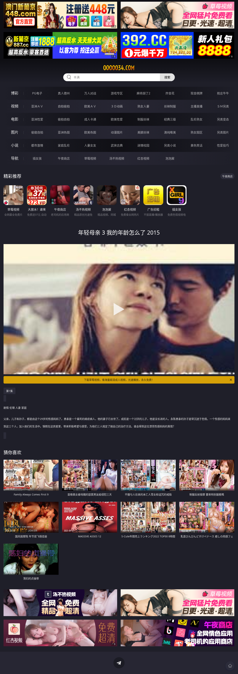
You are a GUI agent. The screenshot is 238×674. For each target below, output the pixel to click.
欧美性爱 (117, 119)
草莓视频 (90, 158)
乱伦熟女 (196, 119)
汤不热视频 (116, 158)
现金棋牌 (196, 93)
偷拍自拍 (64, 119)
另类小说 (170, 145)
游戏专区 (117, 93)
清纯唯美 (170, 132)
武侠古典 (117, 145)
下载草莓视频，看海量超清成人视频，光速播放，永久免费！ (119, 379)
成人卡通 (90, 119)
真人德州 (64, 93)
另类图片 (223, 132)
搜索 (167, 77)
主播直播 (196, 106)
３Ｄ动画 (117, 106)
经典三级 (170, 119)
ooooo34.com (119, 67)
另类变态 (223, 119)
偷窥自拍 (37, 132)
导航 (14, 158)
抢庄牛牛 (223, 93)
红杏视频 (143, 158)
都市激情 (37, 145)
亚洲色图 (64, 132)
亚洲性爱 (37, 119)
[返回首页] (230, 665)
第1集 (9, 391)
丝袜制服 (170, 106)
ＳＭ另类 (223, 106)
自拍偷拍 (64, 106)
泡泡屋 (169, 158)
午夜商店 (64, 158)
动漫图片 (117, 132)
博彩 (14, 93)
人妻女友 (90, 145)
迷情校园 (143, 145)
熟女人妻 (143, 106)
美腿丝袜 (143, 132)
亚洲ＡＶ (37, 106)
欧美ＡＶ (90, 106)
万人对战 (90, 93)
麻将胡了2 (143, 93)
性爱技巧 (223, 145)
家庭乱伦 (64, 145)
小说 (14, 145)
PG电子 (37, 93)
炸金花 (169, 93)
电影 (14, 119)
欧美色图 (90, 132)
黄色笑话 (196, 145)
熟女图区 (196, 132)
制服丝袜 (143, 119)
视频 (14, 106)
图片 (14, 132)
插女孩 (37, 158)
